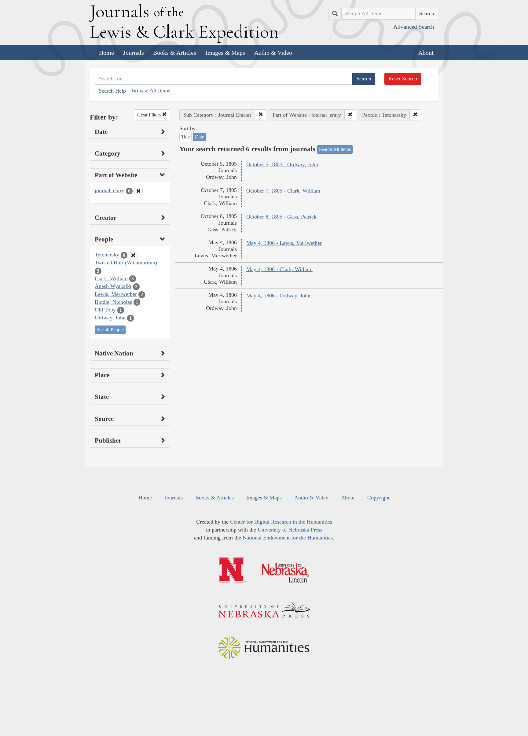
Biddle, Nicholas (113, 302)
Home (106, 52)
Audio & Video (273, 52)
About (426, 52)
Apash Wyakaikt (113, 286)
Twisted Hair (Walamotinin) (126, 262)
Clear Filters (149, 114)
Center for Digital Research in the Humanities (281, 522)
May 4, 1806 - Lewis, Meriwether (284, 243)
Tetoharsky (107, 255)
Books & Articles (174, 52)
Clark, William (111, 278)
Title (185, 136)
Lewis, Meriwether (116, 294)
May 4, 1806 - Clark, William (279, 269)
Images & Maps (225, 52)
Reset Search (402, 78)
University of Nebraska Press (290, 530)
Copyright (378, 498)
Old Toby (105, 310)
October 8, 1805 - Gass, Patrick (281, 217)
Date (199, 136)
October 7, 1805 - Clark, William (283, 191)
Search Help (112, 91)
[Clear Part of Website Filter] (138, 191)
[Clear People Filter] (133, 255)
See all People (110, 329)
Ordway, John (110, 318)
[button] (260, 114)
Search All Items (335, 149)
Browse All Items (150, 90)
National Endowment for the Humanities (288, 538)
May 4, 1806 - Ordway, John (278, 296)
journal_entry (109, 190)
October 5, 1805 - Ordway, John (282, 164)
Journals (133, 52)
